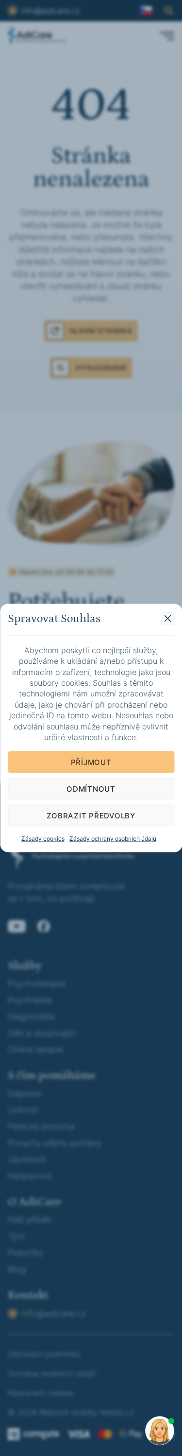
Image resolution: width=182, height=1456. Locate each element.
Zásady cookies (43, 838)
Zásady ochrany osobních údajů (112, 838)
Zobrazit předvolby (91, 815)
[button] (167, 618)
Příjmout (91, 761)
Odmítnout (91, 788)
